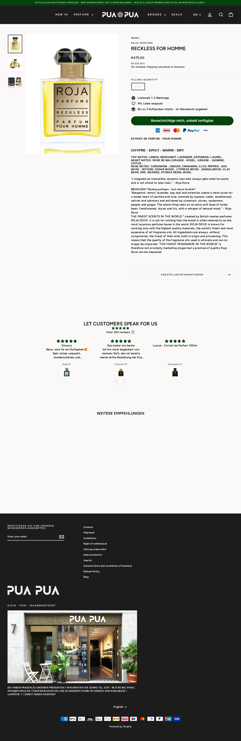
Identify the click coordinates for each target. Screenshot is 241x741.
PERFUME (82, 14)
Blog (86, 576)
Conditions (89, 538)
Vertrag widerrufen (94, 549)
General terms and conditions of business (107, 565)
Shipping (152, 66)
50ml (138, 86)
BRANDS (155, 14)
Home (134, 37)
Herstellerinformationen (182, 274)
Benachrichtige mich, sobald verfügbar (182, 120)
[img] (120, 328)
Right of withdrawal (95, 543)
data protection (92, 554)
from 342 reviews (118, 332)
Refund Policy (91, 571)
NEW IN (61, 14)
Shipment (89, 532)
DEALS (177, 14)
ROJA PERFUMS (142, 43)
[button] (117, 381)
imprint (87, 560)
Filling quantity (144, 79)
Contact (88, 527)
